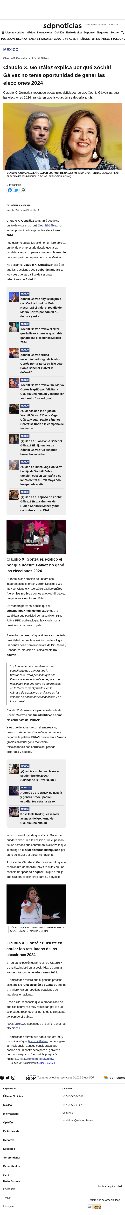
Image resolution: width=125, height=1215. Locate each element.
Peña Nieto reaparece (95, 39)
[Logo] (62, 26)
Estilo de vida (74, 32)
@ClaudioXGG (16, 1023)
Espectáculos (11, 1166)
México (31, 32)
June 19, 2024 (47, 1063)
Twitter (7, 1197)
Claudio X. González (15, 58)
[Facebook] (10, 189)
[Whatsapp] (23, 189)
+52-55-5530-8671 (72, 1105)
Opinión (59, 32)
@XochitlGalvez (38, 1041)
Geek (6, 1175)
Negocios (102, 32)
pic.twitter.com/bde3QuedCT (38, 1058)
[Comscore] (114, 1077)
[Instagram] (13, 1078)
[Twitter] (16, 189)
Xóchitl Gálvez (40, 58)
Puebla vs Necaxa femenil (20, 39)
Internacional (44, 32)
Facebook (8, 1189)
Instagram (8, 1206)
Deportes (89, 32)
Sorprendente (11, 1157)
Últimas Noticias (14, 32)
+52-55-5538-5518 (72, 1096)
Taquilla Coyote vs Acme (58, 39)
